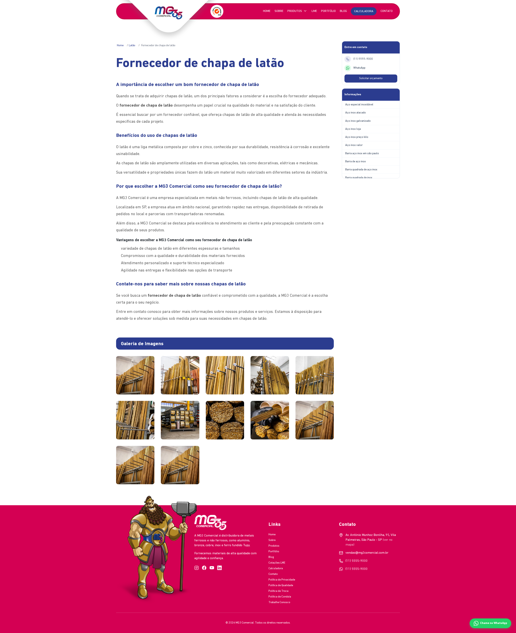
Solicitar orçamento (371, 78)
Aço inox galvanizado (358, 121)
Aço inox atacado (355, 112)
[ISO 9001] (216, 11)
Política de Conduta (279, 596)
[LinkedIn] (219, 568)
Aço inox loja (353, 129)
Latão (132, 45)
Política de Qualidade (280, 585)
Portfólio (328, 11)
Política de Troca (278, 591)
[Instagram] (196, 568)
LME (314, 11)
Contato (387, 11)
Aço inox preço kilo (356, 137)
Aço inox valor (354, 145)
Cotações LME (276, 562)
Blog (343, 11)
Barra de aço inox (355, 161)
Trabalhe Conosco (279, 602)
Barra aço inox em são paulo (362, 153)
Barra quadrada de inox (358, 177)
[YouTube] (212, 568)
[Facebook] (204, 568)
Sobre (279, 11)
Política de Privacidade (281, 579)
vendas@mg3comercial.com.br (366, 552)
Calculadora (275, 568)
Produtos (294, 11)
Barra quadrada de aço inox (361, 169)
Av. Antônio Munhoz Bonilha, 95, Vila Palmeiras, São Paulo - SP (370, 539)
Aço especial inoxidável (359, 104)
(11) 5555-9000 (356, 561)
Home (266, 11)
